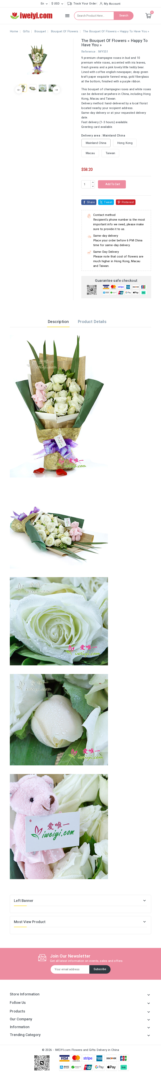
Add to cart (112, 184)
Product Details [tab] (92, 322)
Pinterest (128, 202)
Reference (88, 51)
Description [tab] (58, 322)
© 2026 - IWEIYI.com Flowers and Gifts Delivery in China (80, 1050)
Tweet (108, 202)
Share (91, 202)
